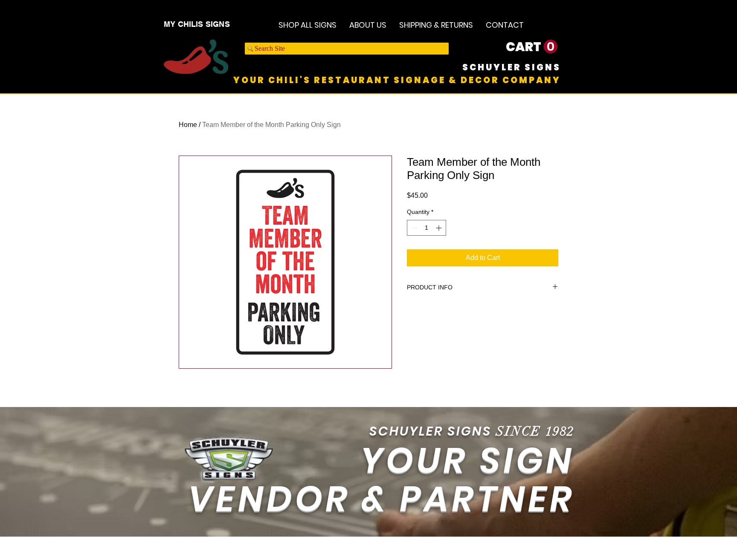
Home (188, 124)
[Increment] (439, 227)
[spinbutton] (426, 227)
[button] (531, 47)
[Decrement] (413, 227)
